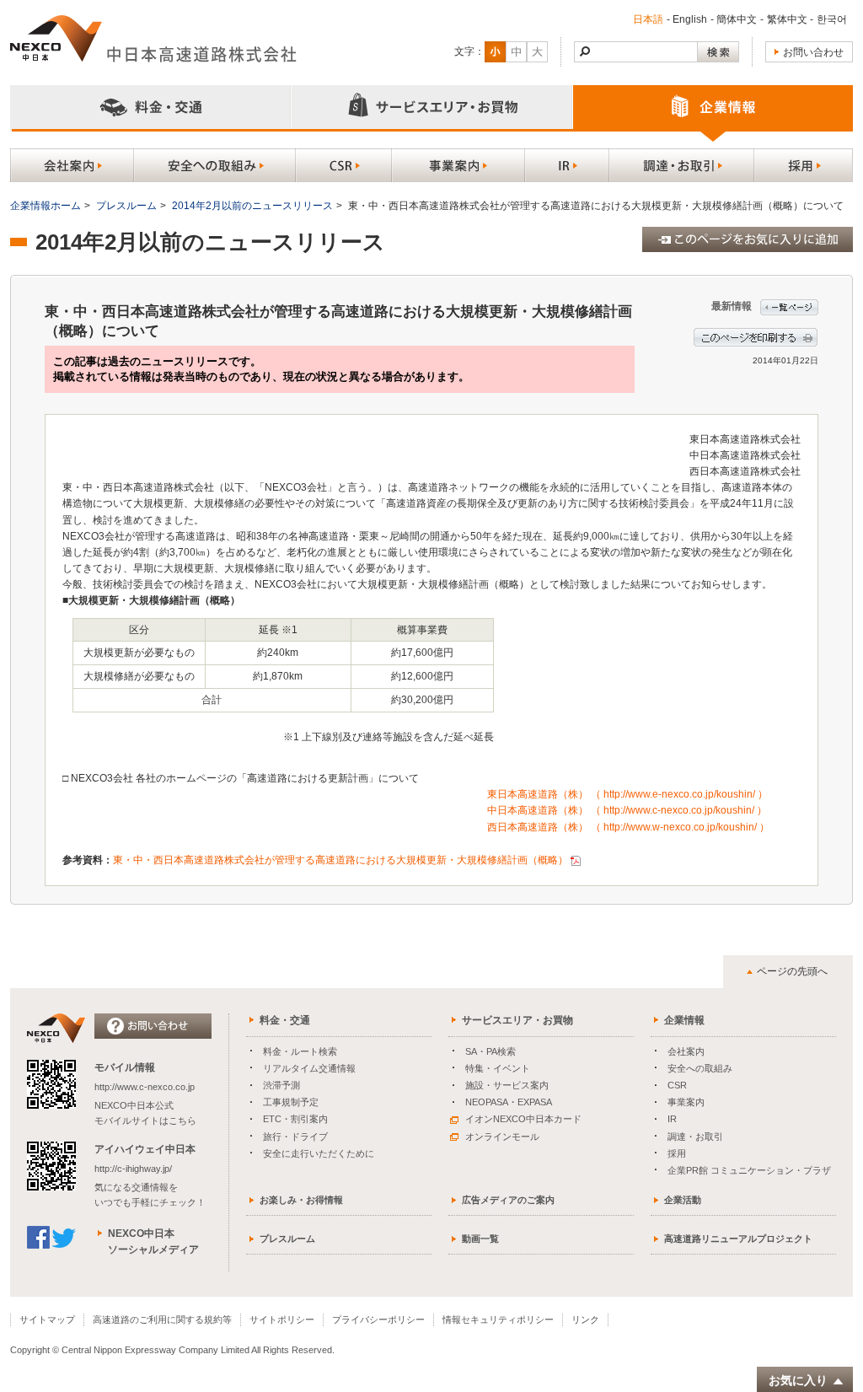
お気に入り (798, 1380)
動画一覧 (480, 1238)
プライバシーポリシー (378, 1319)
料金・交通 (285, 1020)
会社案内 (686, 1051)
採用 (676, 1153)
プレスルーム (126, 206)
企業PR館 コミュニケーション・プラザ (749, 1170)
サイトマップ (47, 1319)
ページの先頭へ (792, 971)
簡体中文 (736, 19)
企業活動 (682, 1200)
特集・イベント (497, 1068)
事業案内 (686, 1102)
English (690, 19)
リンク (585, 1319)
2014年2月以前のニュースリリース (252, 206)
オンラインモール (502, 1136)
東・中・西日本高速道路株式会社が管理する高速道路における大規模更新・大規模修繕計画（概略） (340, 860)
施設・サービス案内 (507, 1085)
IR (672, 1119)
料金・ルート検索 (300, 1051)
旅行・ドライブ (295, 1136)
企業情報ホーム (45, 206)
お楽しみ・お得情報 (301, 1200)
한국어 (832, 19)
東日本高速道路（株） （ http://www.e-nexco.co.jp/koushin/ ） (627, 794)
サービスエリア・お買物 (517, 1020)
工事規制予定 (291, 1102)
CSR (677, 1085)
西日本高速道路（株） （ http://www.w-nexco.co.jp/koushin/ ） (628, 827)
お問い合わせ (813, 52)
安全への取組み (699, 1068)
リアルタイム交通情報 (309, 1068)
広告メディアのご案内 (508, 1200)
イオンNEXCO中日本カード (523, 1119)
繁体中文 (787, 19)
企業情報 (684, 1020)
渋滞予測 (281, 1085)
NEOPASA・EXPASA (508, 1102)
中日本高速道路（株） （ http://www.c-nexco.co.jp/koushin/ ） (627, 810)
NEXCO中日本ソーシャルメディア (153, 1241)
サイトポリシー (281, 1319)
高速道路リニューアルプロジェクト (738, 1238)
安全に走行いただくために (318, 1153)
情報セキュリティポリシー (498, 1319)
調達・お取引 (695, 1136)
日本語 (648, 19)
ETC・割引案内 (295, 1119)
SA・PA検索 (490, 1051)
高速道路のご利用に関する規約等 (162, 1319)
